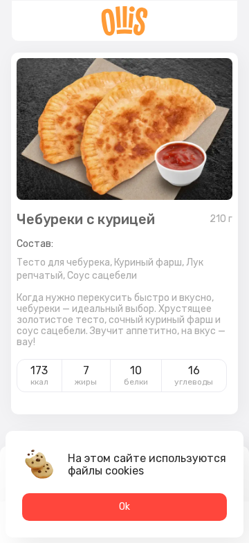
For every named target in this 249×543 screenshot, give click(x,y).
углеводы (193, 382)
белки (136, 382)
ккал (39, 382)
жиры (86, 382)
